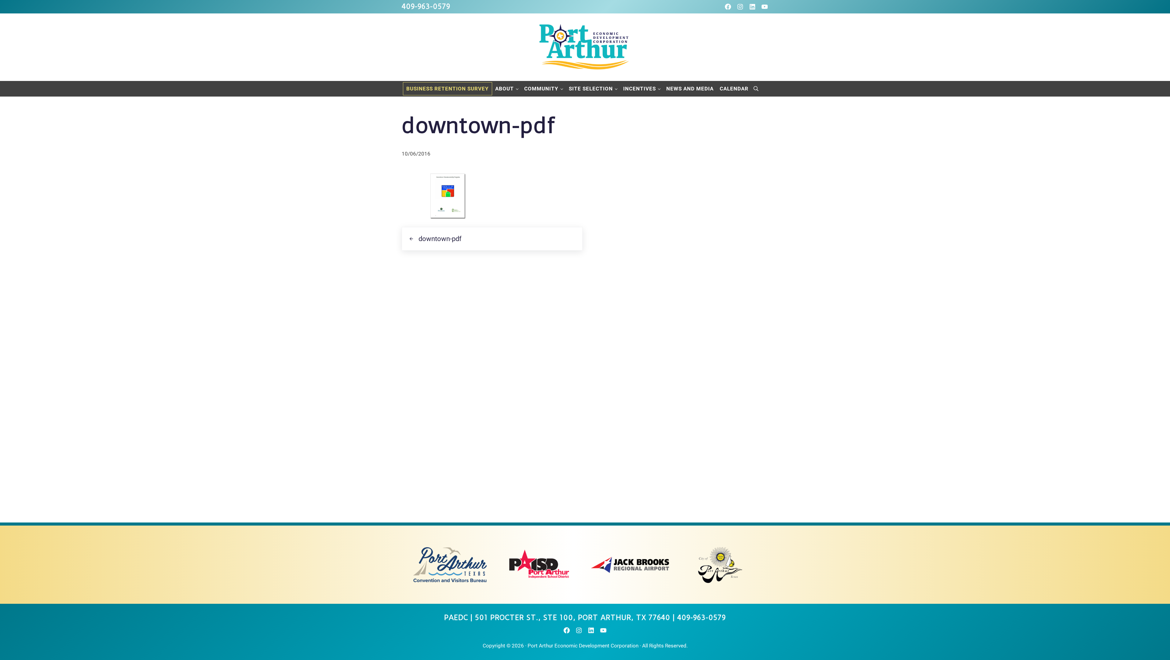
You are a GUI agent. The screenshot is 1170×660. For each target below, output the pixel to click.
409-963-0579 (426, 6)
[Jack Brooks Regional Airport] (630, 564)
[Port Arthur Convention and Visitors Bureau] (450, 564)
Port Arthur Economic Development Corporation (583, 646)
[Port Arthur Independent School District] (540, 564)
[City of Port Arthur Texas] (720, 564)
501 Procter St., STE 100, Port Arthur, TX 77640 (572, 618)
